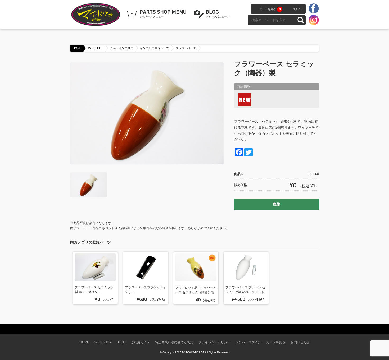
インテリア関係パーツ (154, 48)
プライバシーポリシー (214, 342)
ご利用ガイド (140, 342)
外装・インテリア (121, 48)
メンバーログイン (248, 342)
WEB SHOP (95, 48)
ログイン (297, 9)
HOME (77, 48)
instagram (313, 20)
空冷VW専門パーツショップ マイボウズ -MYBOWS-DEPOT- (96, 14)
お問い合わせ (300, 342)
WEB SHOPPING (157, 14)
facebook (313, 8)
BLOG (213, 14)
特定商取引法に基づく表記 (174, 342)
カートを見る (270, 9)
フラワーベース (186, 48)
